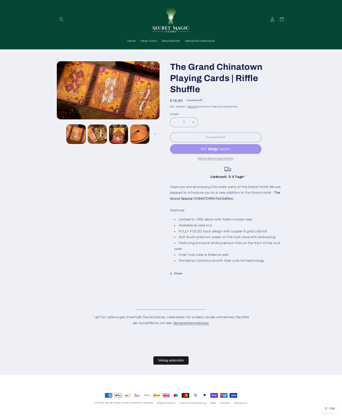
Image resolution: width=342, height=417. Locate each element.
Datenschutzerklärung (193, 403)
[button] (61, 19)
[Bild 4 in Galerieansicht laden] (139, 134)
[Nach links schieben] (61, 134)
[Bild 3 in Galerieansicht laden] (118, 134)
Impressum (240, 403)
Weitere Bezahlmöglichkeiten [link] (216, 159)
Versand (192, 106)
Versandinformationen (191, 323)
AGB (213, 403)
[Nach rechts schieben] (155, 134)
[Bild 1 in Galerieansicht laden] (76, 134)
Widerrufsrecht (166, 403)
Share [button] (178, 273)
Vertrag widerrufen (171, 360)
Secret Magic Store (116, 403)
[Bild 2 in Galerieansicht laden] (97, 134)
